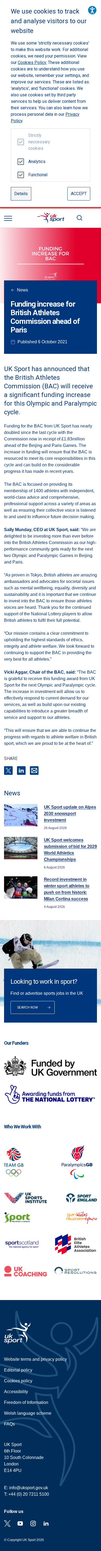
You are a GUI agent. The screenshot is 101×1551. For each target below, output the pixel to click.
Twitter (7, 1523)
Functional (37, 174)
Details (21, 193)
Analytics (37, 161)
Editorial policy (18, 1370)
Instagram (33, 1523)
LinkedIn (21, 770)
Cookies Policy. (32, 62)
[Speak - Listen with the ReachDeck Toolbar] (92, 10)
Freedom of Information (26, 1402)
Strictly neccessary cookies (37, 142)
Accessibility (16, 1391)
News (22, 290)
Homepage (50, 217)
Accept (79, 193)
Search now (27, 1007)
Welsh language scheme (27, 1413)
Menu (8, 218)
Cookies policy (18, 1381)
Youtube (20, 1523)
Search (79, 218)
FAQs (9, 1424)
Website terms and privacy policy (35, 1359)
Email (34, 770)
